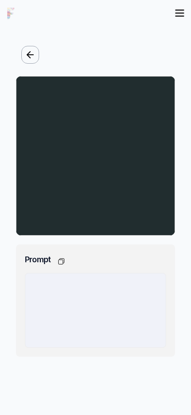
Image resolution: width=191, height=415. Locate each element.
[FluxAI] (11, 13)
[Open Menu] (179, 13)
